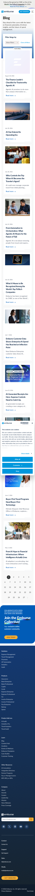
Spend (3, 709)
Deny (17, 471)
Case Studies (5, 753)
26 (19, 597)
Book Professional (7, 684)
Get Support (4, 853)
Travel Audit (5, 729)
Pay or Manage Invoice (8, 775)
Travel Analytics (6, 726)
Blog (2, 741)
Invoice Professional (7, 702)
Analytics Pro (5, 724)
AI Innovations (6, 768)
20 (15, 592)
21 (20, 592)
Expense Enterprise (7, 691)
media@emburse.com (7, 870)
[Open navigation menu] (33, 11)
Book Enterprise (6, 681)
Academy (4, 746)
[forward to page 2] (27, 597)
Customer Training (7, 756)
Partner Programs (7, 773)
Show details (25, 453)
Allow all (17, 459)
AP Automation (6, 662)
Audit (3, 667)
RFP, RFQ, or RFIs (7, 778)
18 (5, 592)
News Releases (6, 803)
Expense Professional (8, 694)
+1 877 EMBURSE (10, 878)
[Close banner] (32, 423)
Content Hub (5, 743)
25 (14, 597)
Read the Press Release (17, 6)
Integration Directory (8, 770)
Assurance (4, 679)
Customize (16, 465)
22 (25, 592)
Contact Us (4, 844)
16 (25, 587)
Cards (3, 689)
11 (30, 582)
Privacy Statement (6, 891)
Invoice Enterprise (7, 699)
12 (5, 587)
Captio (3, 686)
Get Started (24, 11)
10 (25, 582)
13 (10, 587)
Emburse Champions (7, 751)
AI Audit (4, 721)
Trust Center (30, 891)
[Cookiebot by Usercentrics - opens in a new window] (21, 423)
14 (15, 587)
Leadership (4, 798)
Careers (3, 795)
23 (30, 592)
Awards (3, 792)
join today (10, 637)
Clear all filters (25, 42)
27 (24, 597)
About (3, 790)
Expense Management (8, 654)
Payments (4, 659)
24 (9, 597)
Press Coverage (6, 805)
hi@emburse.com (6, 862)
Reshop (3, 707)
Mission (3, 800)
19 (10, 592)
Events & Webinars (7, 748)
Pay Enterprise (6, 704)
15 (20, 587)
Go (2, 697)
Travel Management (7, 657)
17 (30, 587)
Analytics (4, 664)
